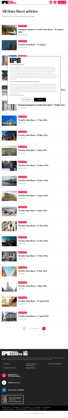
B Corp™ (44, 409)
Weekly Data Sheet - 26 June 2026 (33, 165)
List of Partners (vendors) (16, 95)
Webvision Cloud (38, 413)
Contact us (7, 364)
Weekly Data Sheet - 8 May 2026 (32, 271)
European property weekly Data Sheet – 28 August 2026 (40, 30)
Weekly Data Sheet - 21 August (32, 44)
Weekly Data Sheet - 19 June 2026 (33, 180)
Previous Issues (6, 407)
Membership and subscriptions (31, 364)
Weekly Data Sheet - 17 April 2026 (33, 316)
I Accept (40, 99)
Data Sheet (22, 26)
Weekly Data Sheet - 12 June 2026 (33, 195)
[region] (34, 80)
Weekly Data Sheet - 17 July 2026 (32, 120)
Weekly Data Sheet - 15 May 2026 (33, 256)
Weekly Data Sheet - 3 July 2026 (32, 150)
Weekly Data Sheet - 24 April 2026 (33, 301)
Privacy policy (37, 407)
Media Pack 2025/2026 (55, 364)
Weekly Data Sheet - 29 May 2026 (33, 225)
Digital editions (31, 368)
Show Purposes (27, 99)
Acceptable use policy (8, 409)
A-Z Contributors (26, 407)
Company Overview (10, 368)
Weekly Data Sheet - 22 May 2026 (33, 241)
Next (44, 328)
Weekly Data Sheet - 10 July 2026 (33, 135)
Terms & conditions (21, 409)
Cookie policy (46, 407)
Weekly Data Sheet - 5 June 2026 (32, 210)
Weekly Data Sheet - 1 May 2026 (32, 286)
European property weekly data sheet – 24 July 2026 (41, 105)
